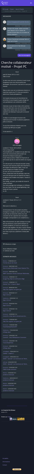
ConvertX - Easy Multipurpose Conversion (14, 337)
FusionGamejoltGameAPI (10, 326)
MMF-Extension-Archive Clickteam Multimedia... (16, 273)
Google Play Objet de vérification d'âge (14, 279)
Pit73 (17, 137)
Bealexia (5, 261)
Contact (5, 465)
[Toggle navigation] (31, 3)
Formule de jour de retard (10, 263)
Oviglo (9, 417)
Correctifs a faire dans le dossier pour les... (14, 316)
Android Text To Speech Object (11, 284)
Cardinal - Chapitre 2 (8, 353)
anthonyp (5, 362)
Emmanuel (5, 266)
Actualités (5, 458)
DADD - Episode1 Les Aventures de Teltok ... (15, 358)
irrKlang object (7, 332)
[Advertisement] (17, 440)
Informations (6, 461)
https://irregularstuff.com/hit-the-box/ (18, 23)
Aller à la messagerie (24, 55)
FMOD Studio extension (9, 369)
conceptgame (6, 351)
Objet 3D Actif (7, 295)
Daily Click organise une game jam (12, 289)
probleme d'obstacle (8, 374)
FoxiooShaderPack (8, 342)
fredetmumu (6, 298)
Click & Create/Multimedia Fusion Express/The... (16, 268)
